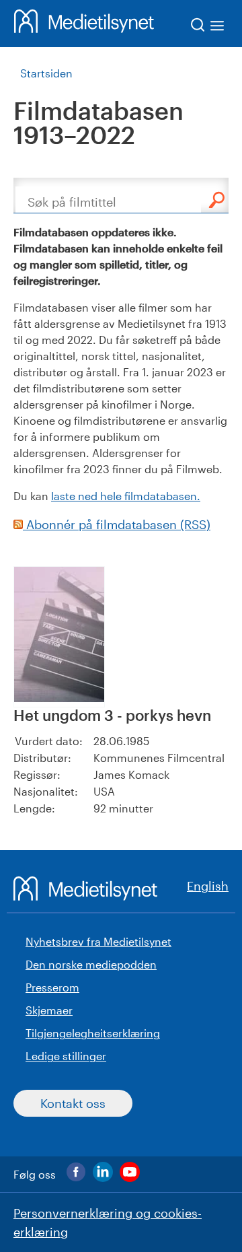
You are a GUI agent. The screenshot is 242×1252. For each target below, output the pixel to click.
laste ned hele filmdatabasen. (125, 495)
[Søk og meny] (208, 27)
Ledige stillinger (66, 1055)
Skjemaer (49, 1010)
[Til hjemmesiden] (84, 23)
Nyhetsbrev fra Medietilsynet (98, 941)
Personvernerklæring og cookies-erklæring (107, 1222)
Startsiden (46, 73)
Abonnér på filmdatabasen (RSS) (116, 524)
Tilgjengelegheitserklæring (93, 1033)
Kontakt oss (73, 1103)
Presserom (52, 987)
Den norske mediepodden (91, 964)
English (208, 885)
